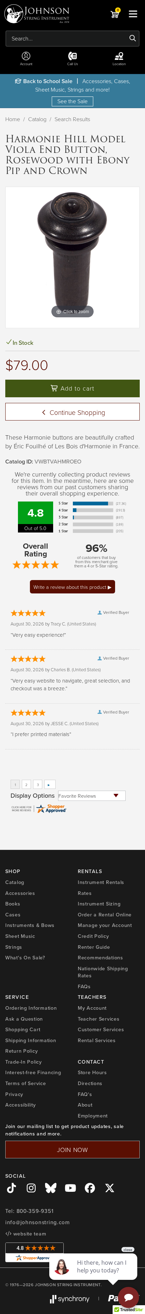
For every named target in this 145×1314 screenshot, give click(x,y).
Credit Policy (93, 936)
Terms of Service (25, 1083)
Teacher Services (99, 1019)
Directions (90, 1083)
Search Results (72, 119)
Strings (13, 947)
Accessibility (20, 1105)
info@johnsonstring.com (37, 1222)
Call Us (72, 63)
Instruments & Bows (30, 925)
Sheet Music (20, 936)
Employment (93, 1116)
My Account (92, 1008)
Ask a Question (24, 1019)
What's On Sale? (25, 957)
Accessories (20, 893)
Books (12, 904)
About (85, 1105)
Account (26, 63)
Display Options (33, 795)
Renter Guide (94, 947)
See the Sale (72, 101)
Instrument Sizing (99, 904)
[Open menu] (133, 13)
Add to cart (76, 388)
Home (12, 119)
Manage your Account (105, 925)
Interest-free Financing (33, 1072)
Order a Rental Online (105, 914)
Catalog (37, 119)
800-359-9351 (35, 1211)
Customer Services (101, 1029)
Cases (13, 914)
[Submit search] (133, 38)
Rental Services (97, 1040)
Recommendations (100, 957)
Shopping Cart (22, 1029)
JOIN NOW (72, 1149)
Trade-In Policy (23, 1062)
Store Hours (92, 1072)
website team (29, 1234)
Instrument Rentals (101, 882)
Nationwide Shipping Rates (103, 972)
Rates (85, 893)
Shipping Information (30, 1040)
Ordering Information (31, 1008)
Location (119, 63)
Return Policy (21, 1051)
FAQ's (85, 1094)
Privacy (14, 1094)
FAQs (84, 986)
